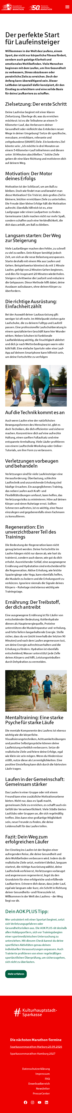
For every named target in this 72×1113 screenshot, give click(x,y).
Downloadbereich (39, 1083)
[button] (67, 7)
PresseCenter (41, 1093)
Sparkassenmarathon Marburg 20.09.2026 (36, 1046)
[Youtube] (39, 1102)
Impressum (42, 1073)
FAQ (47, 1078)
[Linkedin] (46, 1102)
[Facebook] (25, 1102)
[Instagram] (32, 1102)
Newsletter (43, 1088)
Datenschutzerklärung (36, 1068)
